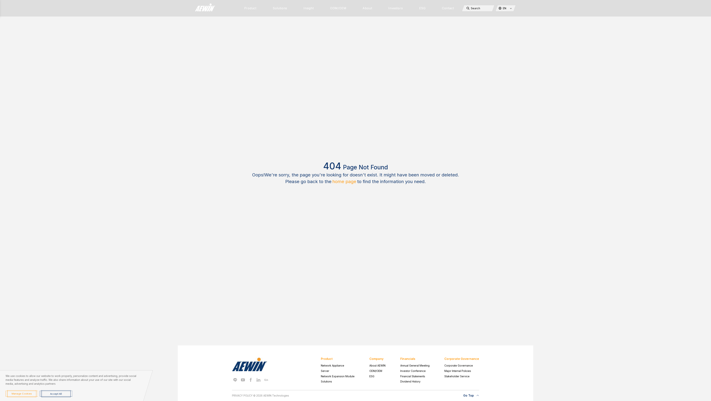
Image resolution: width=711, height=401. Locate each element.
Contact (448, 8)
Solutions (280, 8)
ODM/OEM (338, 8)
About (367, 8)
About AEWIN (377, 365)
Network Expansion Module (338, 376)
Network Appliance (332, 365)
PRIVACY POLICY (242, 395)
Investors (395, 8)
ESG (422, 8)
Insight (308, 8)
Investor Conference (413, 370)
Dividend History (410, 381)
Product (250, 8)
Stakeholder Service (457, 376)
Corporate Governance (458, 365)
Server (325, 370)
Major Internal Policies (457, 370)
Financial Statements (412, 376)
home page (344, 181)
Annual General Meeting (415, 365)
